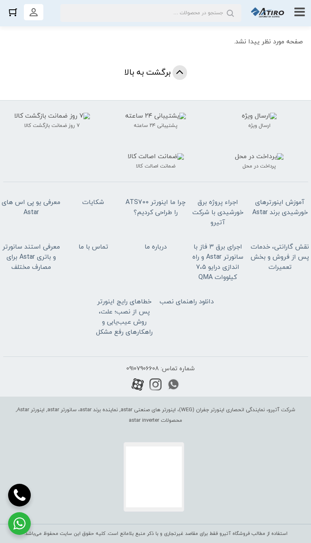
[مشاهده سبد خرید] (13, 11)
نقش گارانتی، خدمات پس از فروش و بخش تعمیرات (280, 257)
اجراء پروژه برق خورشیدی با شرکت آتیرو (217, 212)
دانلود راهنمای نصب (187, 301)
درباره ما (156, 247)
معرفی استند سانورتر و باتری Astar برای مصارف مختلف (31, 257)
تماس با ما (93, 247)
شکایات (93, 202)
